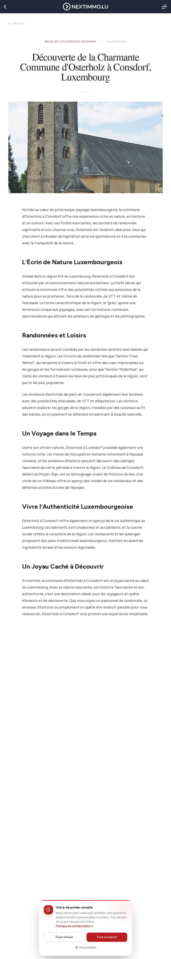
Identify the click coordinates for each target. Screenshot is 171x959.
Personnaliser (87, 947)
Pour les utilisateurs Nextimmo (70, 41)
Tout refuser (64, 937)
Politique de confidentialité (73, 926)
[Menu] (163, 7)
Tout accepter (107, 937)
